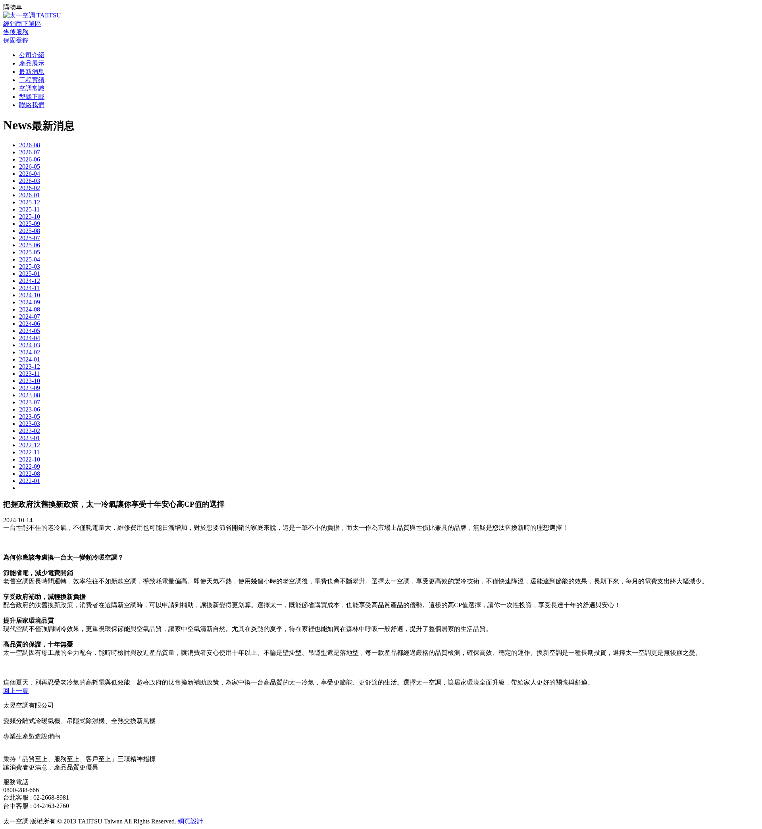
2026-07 (29, 152)
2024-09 (29, 302)
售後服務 (16, 32)
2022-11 (29, 452)
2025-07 (29, 238)
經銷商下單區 (22, 23)
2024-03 (29, 345)
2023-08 (29, 395)
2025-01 (29, 273)
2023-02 (29, 430)
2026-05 (29, 166)
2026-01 (29, 195)
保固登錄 (16, 40)
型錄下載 (31, 96)
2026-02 (29, 188)
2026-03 (29, 180)
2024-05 (29, 330)
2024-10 (29, 295)
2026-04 (29, 173)
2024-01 (29, 359)
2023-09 (29, 388)
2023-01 (29, 438)
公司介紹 (31, 55)
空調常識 (31, 88)
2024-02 (29, 352)
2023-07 (29, 402)
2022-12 (29, 445)
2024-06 (29, 323)
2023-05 (29, 416)
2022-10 (29, 459)
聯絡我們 (31, 105)
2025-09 (29, 223)
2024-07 (29, 316)
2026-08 (29, 145)
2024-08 (29, 309)
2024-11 (29, 288)
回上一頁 (16, 690)
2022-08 (29, 473)
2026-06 (29, 159)
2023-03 (29, 423)
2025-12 (29, 202)
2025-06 (29, 245)
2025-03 (29, 266)
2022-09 (29, 466)
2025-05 (29, 252)
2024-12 (29, 280)
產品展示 (31, 63)
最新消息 (31, 71)
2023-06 (29, 409)
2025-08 (29, 230)
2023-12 (29, 366)
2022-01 (29, 480)
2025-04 (29, 259)
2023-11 (29, 373)
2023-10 (29, 380)
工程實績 (31, 80)
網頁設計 (190, 821)
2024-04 (29, 338)
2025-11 (29, 209)
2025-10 (29, 216)
